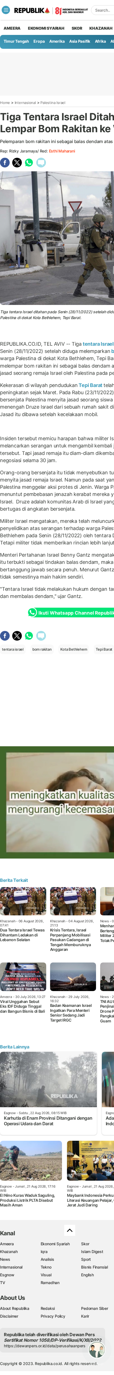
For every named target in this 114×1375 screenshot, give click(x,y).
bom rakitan (42, 649)
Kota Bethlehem (73, 649)
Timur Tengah (16, 41)
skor (77, 28)
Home (5, 102)
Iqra (44, 1251)
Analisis (47, 1259)
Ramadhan (50, 1282)
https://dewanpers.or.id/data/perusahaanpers (45, 1345)
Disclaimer (9, 1316)
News (5, 1259)
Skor (85, 1243)
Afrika (100, 41)
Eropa (39, 41)
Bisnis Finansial (94, 1267)
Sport (86, 1259)
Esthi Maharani (62, 151)
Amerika (57, 41)
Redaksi (48, 1308)
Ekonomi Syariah (46, 28)
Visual (46, 1274)
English (87, 1274)
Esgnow (7, 1274)
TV (2, 1282)
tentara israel (13, 649)
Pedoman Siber (94, 1308)
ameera (12, 28)
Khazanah (8, 1251)
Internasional (25, 102)
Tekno (46, 1267)
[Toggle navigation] (6, 10)
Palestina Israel (52, 102)
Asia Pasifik (79, 41)
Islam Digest (92, 1251)
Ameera (7, 1243)
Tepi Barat (90, 385)
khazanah (100, 28)
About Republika (14, 1308)
